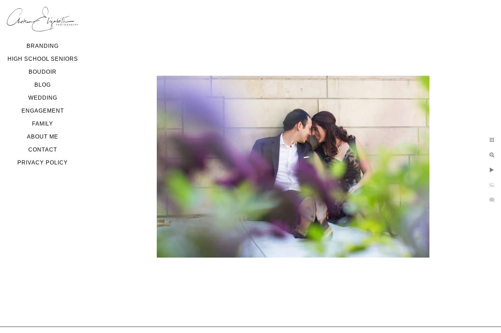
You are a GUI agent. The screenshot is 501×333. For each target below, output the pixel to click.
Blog (42, 85)
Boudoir (43, 72)
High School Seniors (42, 59)
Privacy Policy (42, 162)
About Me (42, 137)
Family (42, 124)
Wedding (42, 98)
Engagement (42, 111)
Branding (43, 46)
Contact (42, 150)
